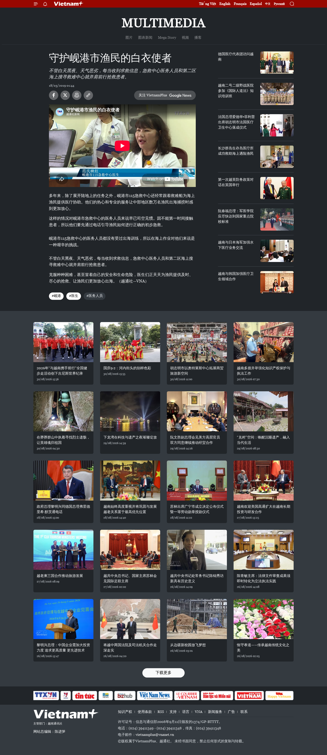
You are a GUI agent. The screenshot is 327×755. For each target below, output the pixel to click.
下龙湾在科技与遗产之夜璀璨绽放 (130, 437)
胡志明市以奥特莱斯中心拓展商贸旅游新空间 (197, 370)
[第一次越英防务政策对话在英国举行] (277, 188)
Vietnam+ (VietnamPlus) (68, 3)
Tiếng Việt (207, 4)
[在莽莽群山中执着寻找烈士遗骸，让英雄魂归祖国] (63, 411)
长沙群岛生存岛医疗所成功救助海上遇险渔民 (236, 151)
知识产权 (125, 712)
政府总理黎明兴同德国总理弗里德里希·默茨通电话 (63, 509)
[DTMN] (217, 695)
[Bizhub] (124, 695)
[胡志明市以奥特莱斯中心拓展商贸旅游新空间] (197, 342)
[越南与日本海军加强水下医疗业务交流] (277, 251)
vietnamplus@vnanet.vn (155, 735)
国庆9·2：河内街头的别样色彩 (127, 368)
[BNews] (106, 695)
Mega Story (167, 37)
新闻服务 (215, 712)
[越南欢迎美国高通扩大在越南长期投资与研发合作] (264, 481)
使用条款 (145, 712)
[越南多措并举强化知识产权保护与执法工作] (264, 342)
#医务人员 (94, 296)
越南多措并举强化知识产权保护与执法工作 (263, 370)
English (224, 4)
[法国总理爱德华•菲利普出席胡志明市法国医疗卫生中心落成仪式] (277, 125)
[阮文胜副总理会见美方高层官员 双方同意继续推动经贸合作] (197, 411)
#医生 (73, 296)
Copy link (88, 95)
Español (256, 4)
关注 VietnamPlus (153, 95)
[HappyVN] (279, 695)
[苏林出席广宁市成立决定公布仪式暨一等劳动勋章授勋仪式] (197, 481)
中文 (267, 3)
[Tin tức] (84, 695)
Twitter (65, 95)
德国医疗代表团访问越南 (236, 56)
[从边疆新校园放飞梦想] (197, 619)
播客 (198, 37)
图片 (129, 37)
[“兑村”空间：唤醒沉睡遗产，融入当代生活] (264, 411)
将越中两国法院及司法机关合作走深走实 (130, 647)
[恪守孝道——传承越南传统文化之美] (264, 619)
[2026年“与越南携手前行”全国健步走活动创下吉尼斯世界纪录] (63, 342)
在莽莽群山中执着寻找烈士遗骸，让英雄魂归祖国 (63, 440)
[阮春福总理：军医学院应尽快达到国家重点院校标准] (277, 219)
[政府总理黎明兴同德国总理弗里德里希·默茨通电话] (63, 481)
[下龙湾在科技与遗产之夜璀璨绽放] (130, 411)
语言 (185, 712)
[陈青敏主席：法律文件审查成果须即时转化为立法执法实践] (264, 550)
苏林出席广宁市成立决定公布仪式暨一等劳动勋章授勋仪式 (197, 509)
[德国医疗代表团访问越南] (277, 62)
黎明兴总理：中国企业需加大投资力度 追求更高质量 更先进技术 (63, 647)
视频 (185, 37)
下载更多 (163, 672)
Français (240, 4)
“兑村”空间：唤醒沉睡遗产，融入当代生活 (263, 440)
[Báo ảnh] (249, 695)
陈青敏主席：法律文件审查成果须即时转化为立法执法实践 (263, 578)
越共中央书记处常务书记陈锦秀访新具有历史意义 (197, 578)
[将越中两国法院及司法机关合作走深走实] (130, 619)
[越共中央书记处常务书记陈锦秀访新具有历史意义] (197, 550)
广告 (231, 712)
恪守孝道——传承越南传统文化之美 (263, 647)
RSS (160, 712)
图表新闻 (145, 37)
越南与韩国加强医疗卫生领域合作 (236, 276)
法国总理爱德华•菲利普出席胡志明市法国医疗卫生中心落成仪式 (236, 122)
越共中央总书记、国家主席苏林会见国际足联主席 (130, 578)
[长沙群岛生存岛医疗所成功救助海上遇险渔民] (277, 157)
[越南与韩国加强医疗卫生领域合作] (277, 282)
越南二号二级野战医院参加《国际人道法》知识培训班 (236, 90)
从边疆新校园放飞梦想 (188, 645)
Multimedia (163, 23)
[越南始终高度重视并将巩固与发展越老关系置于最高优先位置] (130, 481)
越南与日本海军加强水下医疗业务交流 (236, 245)
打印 (76, 95)
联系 (244, 712)
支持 (173, 712)
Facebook (53, 95)
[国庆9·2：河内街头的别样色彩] (130, 342)
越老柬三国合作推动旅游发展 (60, 576)
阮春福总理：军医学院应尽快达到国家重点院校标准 (236, 216)
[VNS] (155, 695)
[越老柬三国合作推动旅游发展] (63, 550)
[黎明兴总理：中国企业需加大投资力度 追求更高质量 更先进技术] (63, 619)
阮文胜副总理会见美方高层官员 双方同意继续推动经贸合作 (195, 440)
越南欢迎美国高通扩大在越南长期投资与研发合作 (263, 509)
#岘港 (56, 296)
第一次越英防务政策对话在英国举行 (236, 182)
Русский (279, 4)
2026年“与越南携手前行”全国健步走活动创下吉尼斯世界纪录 (62, 370)
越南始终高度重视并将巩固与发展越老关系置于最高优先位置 (130, 509)
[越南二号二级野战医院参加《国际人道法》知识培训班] (277, 94)
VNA (198, 712)
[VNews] (66, 695)
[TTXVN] (45, 695)
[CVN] (186, 695)
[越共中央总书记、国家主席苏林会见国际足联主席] (130, 550)
